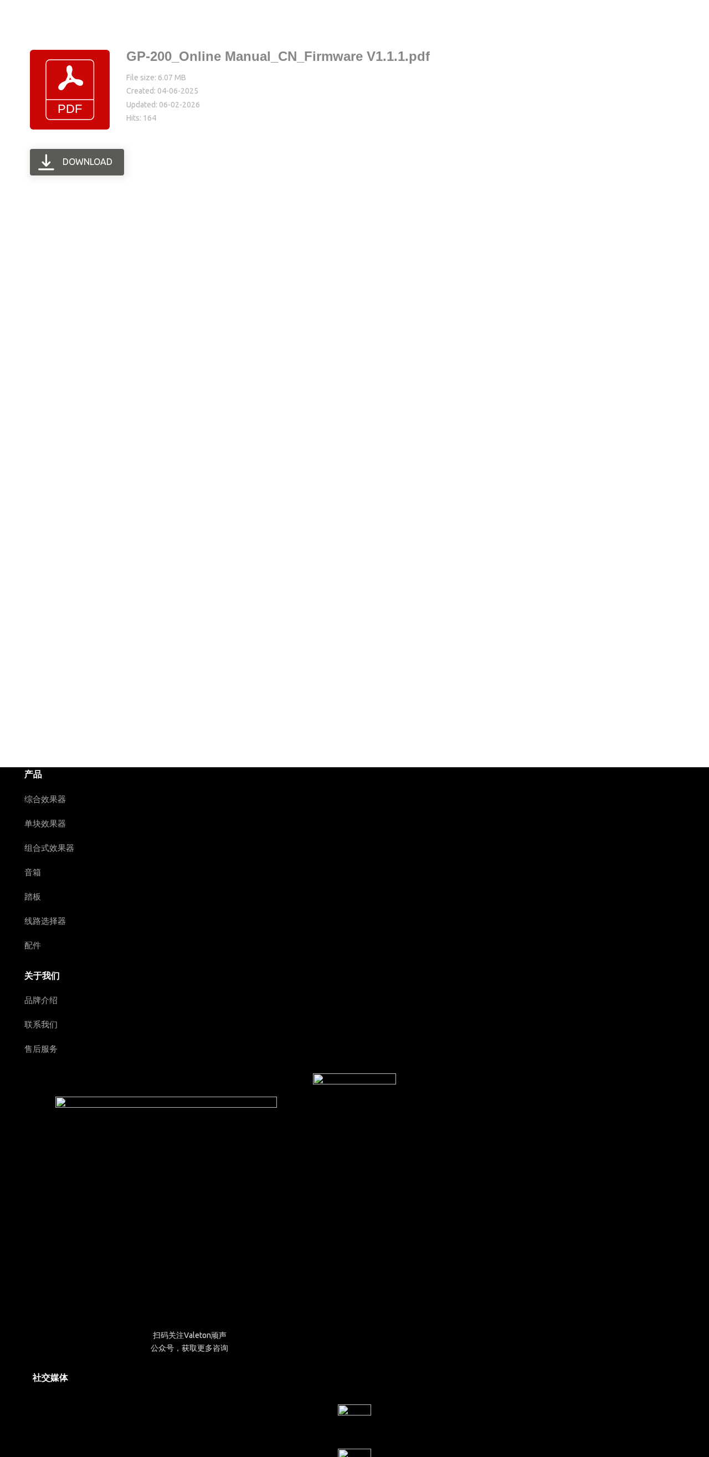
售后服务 (41, 1048)
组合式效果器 (49, 847)
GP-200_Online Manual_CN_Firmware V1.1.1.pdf (278, 56)
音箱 (32, 872)
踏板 (32, 896)
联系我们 (41, 1024)
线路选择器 (45, 921)
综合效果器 (45, 799)
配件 (32, 945)
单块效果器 (45, 823)
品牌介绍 (41, 1000)
